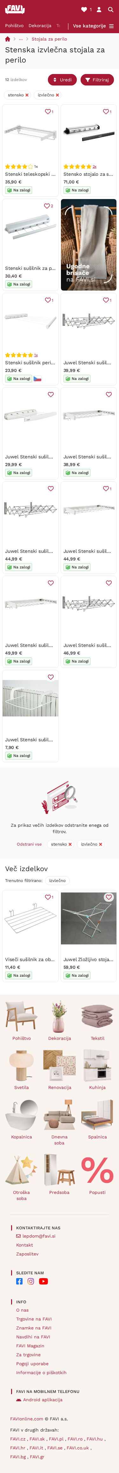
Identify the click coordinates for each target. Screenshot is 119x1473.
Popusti (97, 1192)
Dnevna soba (59, 1139)
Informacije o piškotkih (41, 1372)
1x (36, 355)
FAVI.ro (76, 1438)
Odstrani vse (29, 844)
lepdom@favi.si (39, 1236)
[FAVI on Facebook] (19, 1281)
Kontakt (24, 1244)
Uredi (66, 79)
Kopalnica (21, 1136)
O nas (22, 1310)
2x (95, 166)
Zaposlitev (27, 1253)
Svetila (21, 1087)
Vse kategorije (89, 26)
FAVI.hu (95, 1438)
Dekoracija (40, 25)
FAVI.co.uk (78, 1447)
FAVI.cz (18, 1438)
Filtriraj (101, 79)
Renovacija (59, 1087)
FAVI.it (37, 1447)
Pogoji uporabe (32, 1363)
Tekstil (97, 1038)
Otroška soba (21, 1195)
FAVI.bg (18, 1456)
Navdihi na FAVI (33, 1336)
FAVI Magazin (30, 1345)
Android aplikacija (43, 1399)
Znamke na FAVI (33, 1327)
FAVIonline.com (26, 1418)
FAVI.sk (38, 1438)
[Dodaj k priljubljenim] (51, 394)
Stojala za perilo (49, 38)
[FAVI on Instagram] (31, 1281)
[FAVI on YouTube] (43, 1281)
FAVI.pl (57, 1438)
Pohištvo (14, 25)
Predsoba (59, 1192)
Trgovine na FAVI (34, 1318)
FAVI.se (55, 1447)
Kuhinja (97, 1087)
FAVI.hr (18, 1447)
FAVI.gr (37, 1456)
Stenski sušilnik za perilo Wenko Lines (48, 268)
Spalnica (97, 1136)
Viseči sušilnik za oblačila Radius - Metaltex (54, 959)
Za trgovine (28, 1354)
